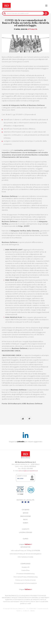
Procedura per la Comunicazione (25, 583)
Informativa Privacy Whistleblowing (26, 577)
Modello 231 (25, 567)
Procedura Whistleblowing (25, 573)
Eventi (25, 523)
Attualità (32, 29)
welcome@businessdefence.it (28, 471)
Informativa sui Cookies (25, 557)
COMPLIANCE (25, 563)
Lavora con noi (25, 532)
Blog (25, 519)
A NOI (46, 13)
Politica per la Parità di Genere (25, 580)
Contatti (25, 529)
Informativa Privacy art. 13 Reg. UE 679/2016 (25, 550)
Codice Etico (25, 570)
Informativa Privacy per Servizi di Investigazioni (25, 554)
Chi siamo (25, 509)
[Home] (6, 6)
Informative (25, 547)
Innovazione (25, 516)
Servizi (25, 513)
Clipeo (25, 538)
